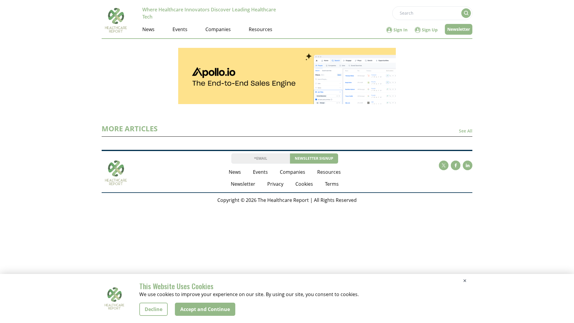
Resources (260, 29)
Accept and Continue (205, 309)
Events (179, 29)
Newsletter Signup (314, 158)
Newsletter (458, 29)
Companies (218, 29)
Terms (332, 184)
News (148, 29)
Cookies (304, 184)
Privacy (275, 184)
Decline (153, 309)
